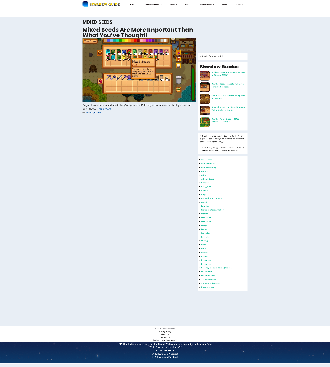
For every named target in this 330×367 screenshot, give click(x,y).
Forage (204, 225)
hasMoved (206, 237)
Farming (205, 206)
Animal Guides (206, 4)
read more (105, 108)
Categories (206, 186)
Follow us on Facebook (166, 357)
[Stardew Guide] (85, 4)
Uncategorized (93, 112)
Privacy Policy (165, 331)
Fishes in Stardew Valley (212, 210)
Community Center (152, 4)
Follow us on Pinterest (166, 354)
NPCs (187, 4)
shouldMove (206, 272)
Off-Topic (205, 252)
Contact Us (165, 337)
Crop (203, 194)
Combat (204, 190)
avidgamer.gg (170, 340)
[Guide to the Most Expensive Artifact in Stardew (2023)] (205, 76)
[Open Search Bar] (242, 13)
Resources (206, 260)
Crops (172, 4)
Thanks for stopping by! (212, 56)
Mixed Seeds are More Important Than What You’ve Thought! (137, 32)
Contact (225, 4)
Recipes (204, 256)
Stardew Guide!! (208, 279)
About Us (240, 4)
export (204, 202)
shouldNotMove (208, 275)
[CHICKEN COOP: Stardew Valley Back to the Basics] (205, 99)
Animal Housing (208, 167)
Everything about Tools (211, 198)
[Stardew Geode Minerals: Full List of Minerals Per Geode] (205, 87)
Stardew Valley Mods (210, 283)
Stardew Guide (105, 4)
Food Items (206, 217)
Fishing (204, 214)
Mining (204, 241)
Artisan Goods (207, 179)
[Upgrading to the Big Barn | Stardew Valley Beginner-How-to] (205, 111)
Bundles (205, 183)
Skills (132, 4)
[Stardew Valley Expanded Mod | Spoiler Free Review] (205, 122)
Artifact (204, 171)
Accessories (206, 159)
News (203, 244)
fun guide (205, 233)
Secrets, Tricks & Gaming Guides (216, 268)
